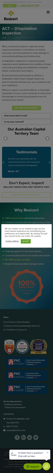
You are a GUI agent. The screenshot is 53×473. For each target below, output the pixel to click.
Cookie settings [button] (12, 241)
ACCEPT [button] (25, 241)
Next (47, 138)
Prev (5, 138)
